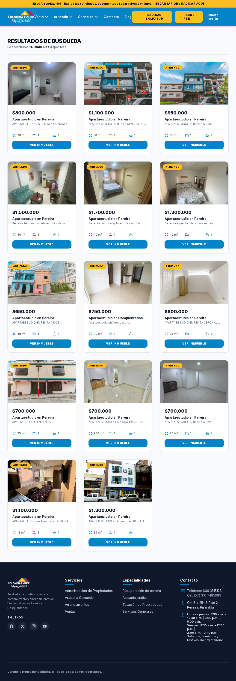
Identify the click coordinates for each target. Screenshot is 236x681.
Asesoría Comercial (79, 598)
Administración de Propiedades (89, 591)
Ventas (70, 611)
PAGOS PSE (189, 16)
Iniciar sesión (213, 16)
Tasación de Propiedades (142, 604)
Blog (128, 17)
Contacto (111, 17)
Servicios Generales (138, 611)
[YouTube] (45, 626)
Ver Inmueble (42, 145)
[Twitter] (22, 626)
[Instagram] (34, 626)
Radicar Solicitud (154, 16)
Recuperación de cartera (142, 591)
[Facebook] (11, 626)
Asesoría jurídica (135, 598)
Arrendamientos (77, 604)
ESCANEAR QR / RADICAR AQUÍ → (181, 3)
